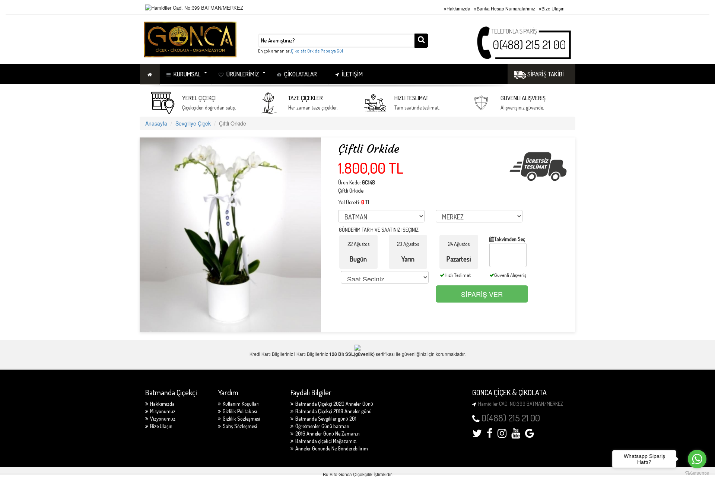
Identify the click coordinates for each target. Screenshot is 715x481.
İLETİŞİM (352, 74)
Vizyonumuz (162, 418)
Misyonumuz (162, 411)
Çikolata (298, 51)
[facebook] (490, 435)
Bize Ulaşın (553, 8)
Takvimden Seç (509, 239)
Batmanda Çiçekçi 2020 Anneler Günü (334, 404)
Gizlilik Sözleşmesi (241, 418)
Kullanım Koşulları (241, 404)
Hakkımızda (458, 8)
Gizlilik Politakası (240, 411)
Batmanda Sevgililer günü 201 (325, 418)
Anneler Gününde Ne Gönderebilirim (331, 448)
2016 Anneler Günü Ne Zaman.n (327, 433)
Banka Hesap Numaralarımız (506, 8)
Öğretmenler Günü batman (322, 426)
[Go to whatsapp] (697, 459)
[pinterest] (515, 435)
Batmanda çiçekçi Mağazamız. (326, 441)
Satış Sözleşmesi (240, 426)
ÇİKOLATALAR (300, 74)
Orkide (313, 51)
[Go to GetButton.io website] (697, 473)
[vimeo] (529, 435)
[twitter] (477, 435)
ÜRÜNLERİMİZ (242, 74)
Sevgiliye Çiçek (193, 123)
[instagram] (502, 435)
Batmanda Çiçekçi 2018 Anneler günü (333, 411)
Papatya (328, 51)
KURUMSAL (187, 74)
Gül (340, 51)
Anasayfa (156, 123)
